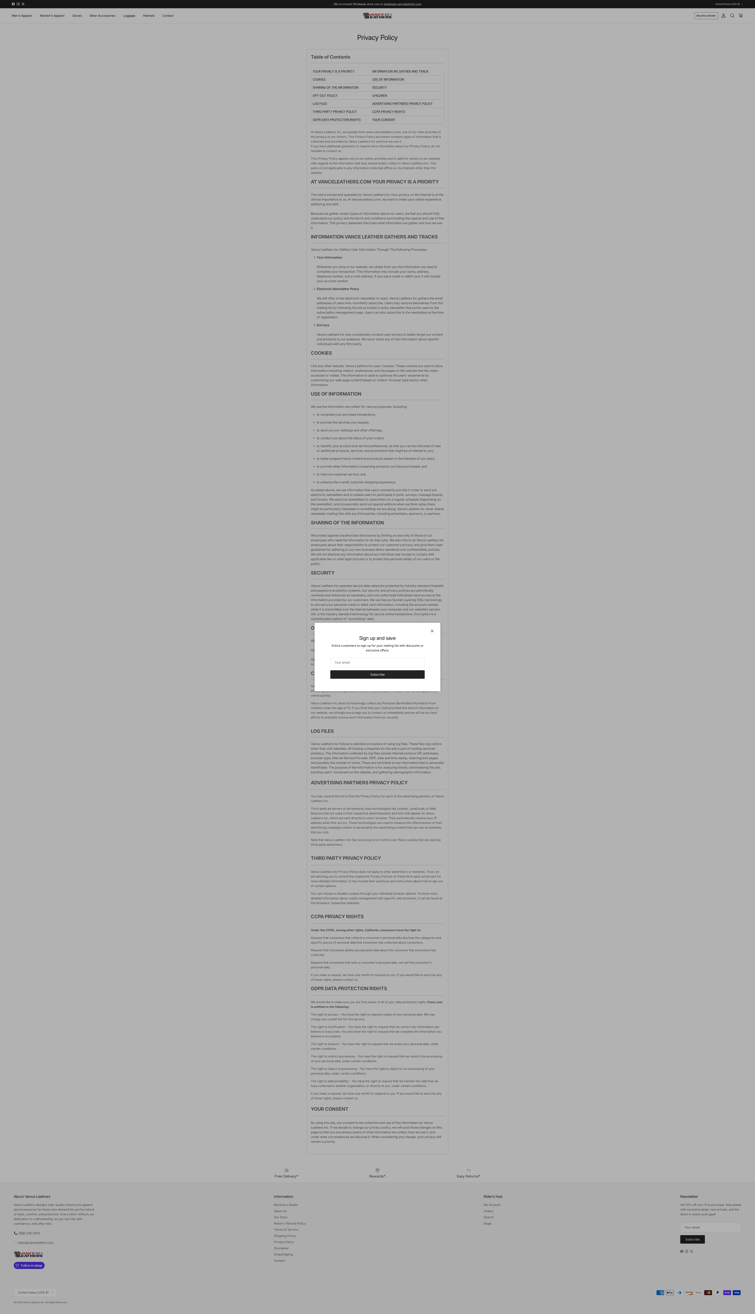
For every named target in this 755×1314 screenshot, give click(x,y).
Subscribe (377, 674)
